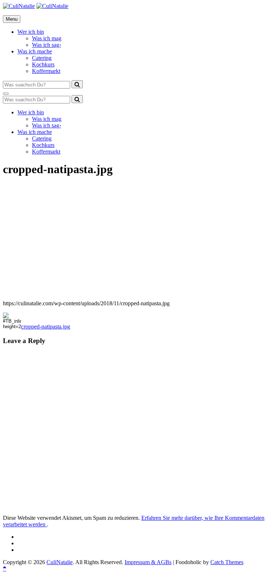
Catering (42, 58)
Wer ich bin (30, 32)
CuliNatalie (59, 562)
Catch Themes (226, 562)
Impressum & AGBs (148, 562)
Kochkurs (43, 64)
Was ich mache (34, 51)
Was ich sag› (46, 45)
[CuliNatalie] (52, 6)
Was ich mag (46, 38)
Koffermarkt (46, 71)
